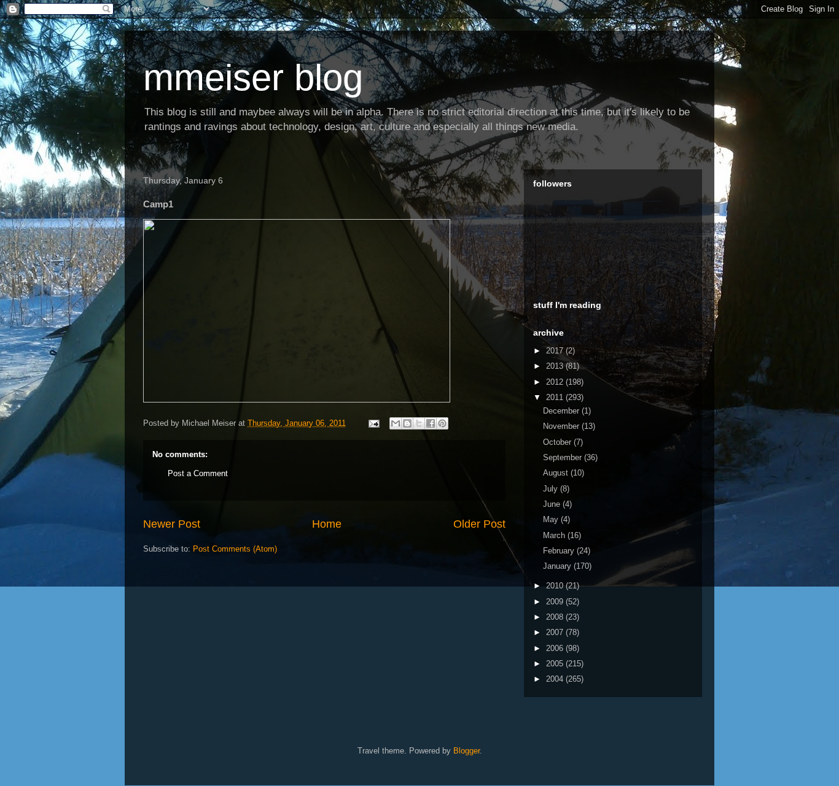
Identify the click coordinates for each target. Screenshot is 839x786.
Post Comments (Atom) (235, 548)
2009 (556, 601)
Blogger (466, 750)
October (558, 442)
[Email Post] (373, 423)
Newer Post (171, 524)
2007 (556, 632)
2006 (556, 648)
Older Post (479, 524)
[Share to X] (419, 423)
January (558, 566)
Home (326, 524)
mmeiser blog (253, 77)
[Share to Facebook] (430, 423)
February (560, 550)
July (551, 488)
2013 (556, 366)
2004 (556, 679)
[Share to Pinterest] (442, 423)
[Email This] (395, 423)
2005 (556, 663)
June (553, 504)
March (555, 535)
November (562, 426)
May (552, 519)
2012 (556, 382)
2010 (556, 585)
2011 (556, 397)
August (557, 472)
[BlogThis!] (407, 423)
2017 (556, 350)
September (563, 457)
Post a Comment (198, 473)
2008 (556, 617)
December (562, 410)
